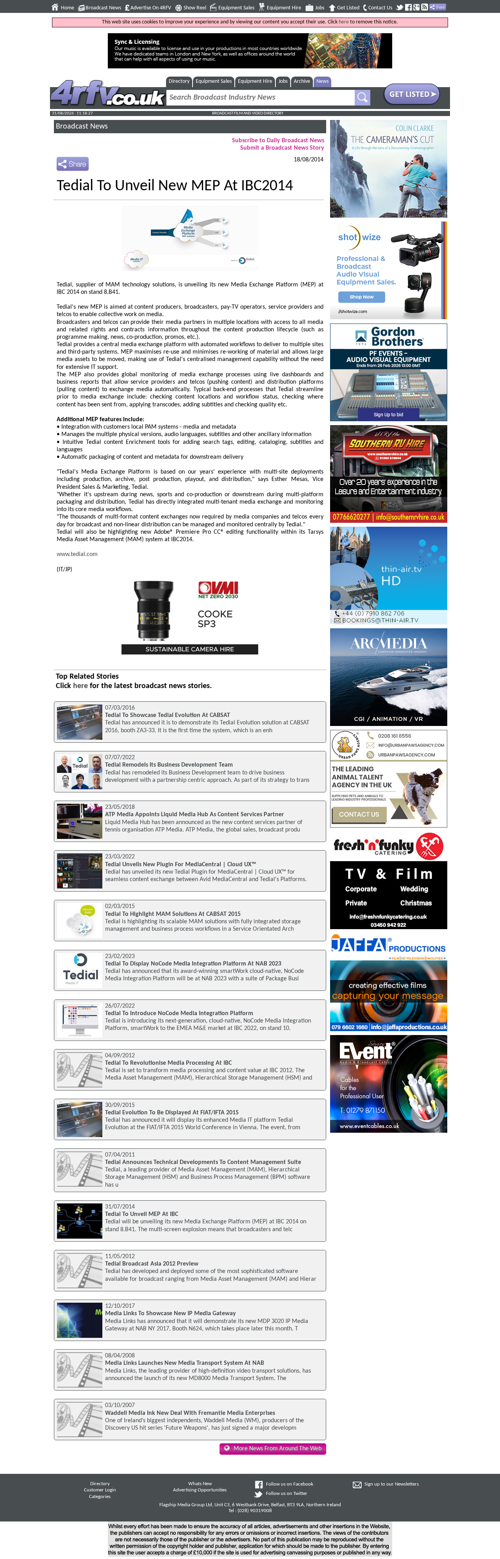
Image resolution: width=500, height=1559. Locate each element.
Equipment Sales (236, 8)
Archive (302, 81)
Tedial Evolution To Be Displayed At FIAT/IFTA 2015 (172, 1113)
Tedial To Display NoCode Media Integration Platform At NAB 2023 (193, 964)
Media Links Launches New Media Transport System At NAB (184, 1363)
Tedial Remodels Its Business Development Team (169, 765)
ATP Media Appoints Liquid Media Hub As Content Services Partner (194, 815)
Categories (100, 1497)
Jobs (319, 8)
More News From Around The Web (277, 1449)
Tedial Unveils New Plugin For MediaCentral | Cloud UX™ (180, 865)
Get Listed (348, 8)
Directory (179, 81)
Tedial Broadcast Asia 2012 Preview (151, 1264)
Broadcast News (103, 8)
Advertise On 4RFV (150, 8)
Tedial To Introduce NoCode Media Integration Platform (179, 1013)
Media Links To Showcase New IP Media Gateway (170, 1313)
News (322, 81)
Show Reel (195, 8)
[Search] (362, 97)
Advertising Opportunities (200, 1490)
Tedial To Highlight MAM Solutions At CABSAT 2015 (173, 914)
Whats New (200, 1484)
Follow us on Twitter (286, 1493)
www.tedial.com (77, 554)
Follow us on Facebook (289, 1484)
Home (67, 8)
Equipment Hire (284, 8)
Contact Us (380, 8)
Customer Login (100, 1490)
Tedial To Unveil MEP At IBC (141, 1214)
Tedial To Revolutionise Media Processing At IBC (168, 1063)
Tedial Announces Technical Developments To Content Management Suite (203, 1162)
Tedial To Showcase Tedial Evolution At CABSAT (167, 715)
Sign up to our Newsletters (391, 1484)
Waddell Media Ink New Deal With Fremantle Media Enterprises (190, 1413)
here (344, 22)
